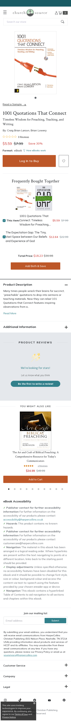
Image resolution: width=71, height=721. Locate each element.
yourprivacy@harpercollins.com (20, 655)
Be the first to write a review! (35, 383)
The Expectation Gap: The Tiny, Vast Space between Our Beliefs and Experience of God (26, 237)
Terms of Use (21, 714)
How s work (36, 150)
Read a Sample (12, 104)
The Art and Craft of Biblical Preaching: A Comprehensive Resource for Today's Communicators (35, 457)
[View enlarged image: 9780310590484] (35, 62)
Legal (6, 687)
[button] (35, 98)
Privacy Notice (9, 717)
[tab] (8, 489)
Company (9, 676)
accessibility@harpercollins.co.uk (23, 519)
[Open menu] (5, 12)
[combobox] (35, 21)
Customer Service (14, 665)
